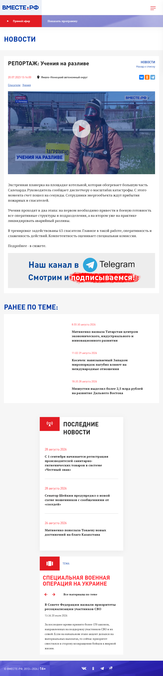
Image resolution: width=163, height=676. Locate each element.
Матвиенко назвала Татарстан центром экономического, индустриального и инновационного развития (105, 336)
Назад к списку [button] (145, 66)
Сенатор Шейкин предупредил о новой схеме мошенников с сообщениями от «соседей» (77, 499)
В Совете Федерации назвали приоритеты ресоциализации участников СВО (80, 606)
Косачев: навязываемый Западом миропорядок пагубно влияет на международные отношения (100, 364)
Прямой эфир (21, 21)
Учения (26, 85)
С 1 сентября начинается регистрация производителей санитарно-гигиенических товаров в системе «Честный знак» (76, 463)
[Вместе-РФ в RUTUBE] (110, 668)
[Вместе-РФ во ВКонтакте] (84, 668)
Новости (148, 62)
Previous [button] (46, 594)
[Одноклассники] (147, 77)
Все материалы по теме (80, 594)
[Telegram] (152, 77)
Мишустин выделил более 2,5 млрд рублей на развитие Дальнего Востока (107, 390)
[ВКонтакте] (141, 77)
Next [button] (54, 594)
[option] (81, 626)
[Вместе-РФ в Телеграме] (102, 668)
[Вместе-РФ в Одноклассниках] (93, 668)
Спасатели (14, 85)
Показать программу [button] (62, 21)
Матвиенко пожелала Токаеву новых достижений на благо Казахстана (75, 532)
